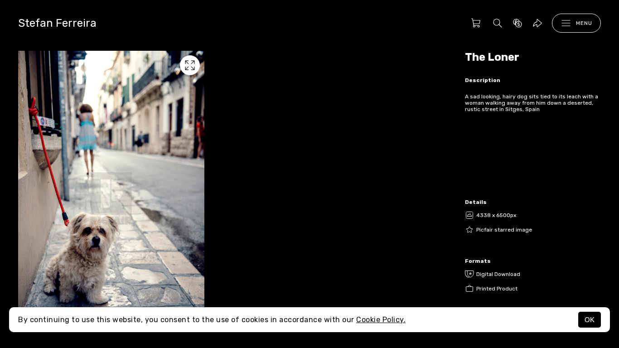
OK (590, 320)
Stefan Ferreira (57, 23)
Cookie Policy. (381, 319)
